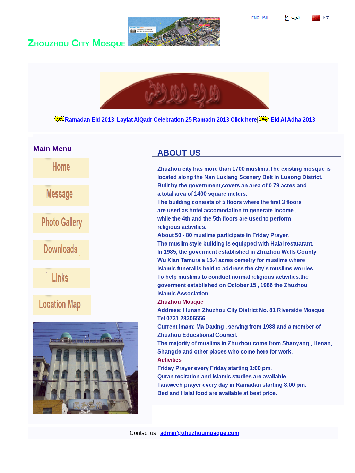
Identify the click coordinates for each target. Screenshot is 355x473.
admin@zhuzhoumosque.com (199, 433)
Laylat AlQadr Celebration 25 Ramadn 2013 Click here (187, 120)
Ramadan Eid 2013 (89, 120)
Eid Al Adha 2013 (293, 120)
